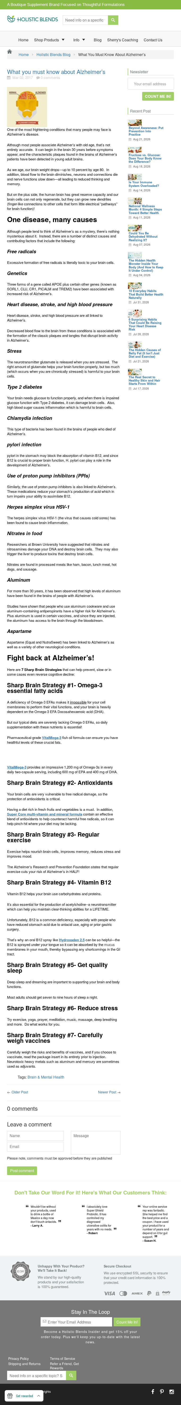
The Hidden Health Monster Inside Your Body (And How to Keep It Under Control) (146, 265)
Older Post (20, 1091)
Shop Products (47, 40)
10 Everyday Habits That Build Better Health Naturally (146, 294)
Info (76, 40)
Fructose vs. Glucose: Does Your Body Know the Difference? (145, 158)
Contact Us (153, 40)
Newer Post (107, 1091)
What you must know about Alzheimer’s (56, 71)
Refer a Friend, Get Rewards (64, 1365)
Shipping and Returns (24, 1363)
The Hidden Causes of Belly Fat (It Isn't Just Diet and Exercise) (145, 353)
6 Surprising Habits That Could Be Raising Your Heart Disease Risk (145, 324)
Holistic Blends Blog (53, 54)
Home (23, 40)
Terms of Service (62, 1358)
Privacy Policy (18, 1358)
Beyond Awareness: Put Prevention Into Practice (146, 131)
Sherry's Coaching (122, 40)
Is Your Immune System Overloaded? (144, 184)
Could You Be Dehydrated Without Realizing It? (143, 236)
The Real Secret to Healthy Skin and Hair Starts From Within (144, 380)
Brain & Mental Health (46, 1077)
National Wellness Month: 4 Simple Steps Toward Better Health (145, 209)
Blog (98, 40)
